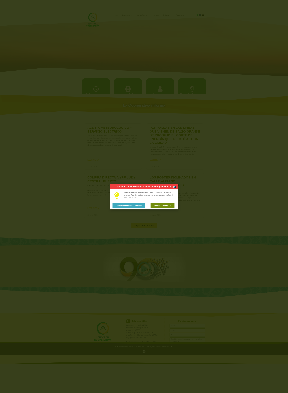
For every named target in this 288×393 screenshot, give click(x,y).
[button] (175, 187)
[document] (144, 196)
